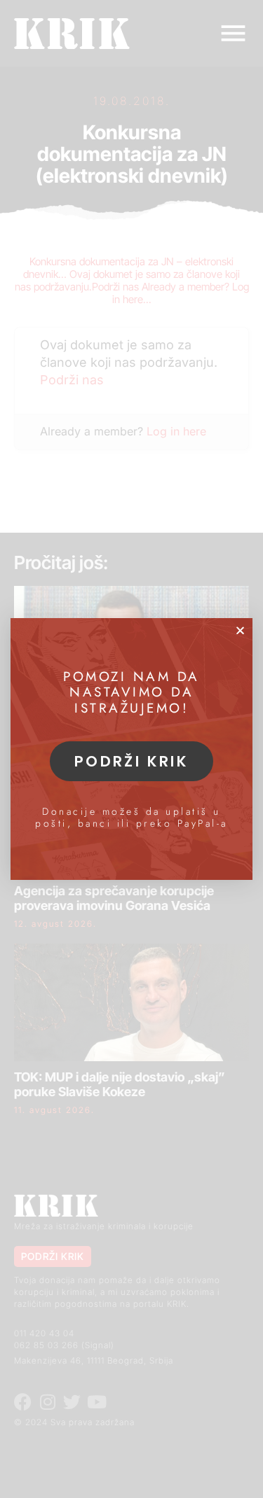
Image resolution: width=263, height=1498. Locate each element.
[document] (131, 749)
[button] (240, 630)
